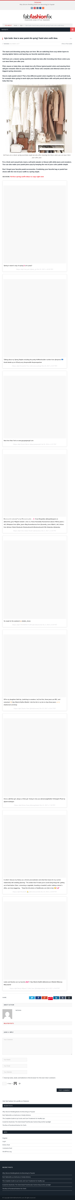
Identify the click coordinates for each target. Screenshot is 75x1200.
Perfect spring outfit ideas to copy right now (27, 177)
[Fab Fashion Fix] (37, 17)
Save (51, 998)
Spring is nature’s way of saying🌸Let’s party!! (18, 265)
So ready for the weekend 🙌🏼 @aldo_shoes (17, 621)
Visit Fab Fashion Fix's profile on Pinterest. (16, 1101)
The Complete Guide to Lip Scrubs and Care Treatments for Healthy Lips (24, 1118)
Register (5, 1138)
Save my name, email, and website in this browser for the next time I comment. (30, 1078)
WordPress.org (7, 1151)
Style (63, 43)
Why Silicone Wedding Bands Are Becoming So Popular (37, 4)
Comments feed (7, 1148)
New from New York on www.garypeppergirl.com (18, 440)
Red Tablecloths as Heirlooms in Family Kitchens (17, 1115)
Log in (4, 1141)
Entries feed (6, 1145)
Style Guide (68, 43)
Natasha (6, 43)
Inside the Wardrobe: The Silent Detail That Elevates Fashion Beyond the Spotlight (27, 1122)
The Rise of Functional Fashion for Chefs (14, 1125)
